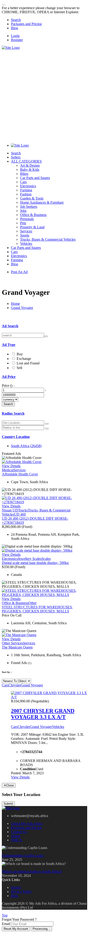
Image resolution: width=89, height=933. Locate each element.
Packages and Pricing (26, 24)
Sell (19, 368)
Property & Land (32, 227)
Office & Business (33, 215)
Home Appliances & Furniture (42, 202)
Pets (23, 223)
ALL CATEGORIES (26, 161)
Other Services (12, 643)
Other (32, 603)
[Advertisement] (44, 94)
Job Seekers (28, 206)
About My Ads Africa (26, 823)
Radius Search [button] (13, 413)
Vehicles (26, 243)
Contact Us (19, 832)
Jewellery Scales (30, 559)
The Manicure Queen (17, 647)
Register (17, 40)
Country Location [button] (16, 437)
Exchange (24, 359)
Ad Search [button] (10, 326)
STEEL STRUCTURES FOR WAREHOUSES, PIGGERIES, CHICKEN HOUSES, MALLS (37, 609)
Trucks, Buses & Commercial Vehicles (48, 239)
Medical (7, 470)
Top (5, 915)
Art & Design (30, 165)
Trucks (23, 510)
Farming (26, 190)
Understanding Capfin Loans (23, 855)
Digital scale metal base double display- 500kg (35, 563)
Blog (14, 28)
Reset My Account (16, 928)
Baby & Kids (29, 169)
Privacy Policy (21, 891)
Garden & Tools (31, 198)
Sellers (16, 157)
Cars (23, 182)
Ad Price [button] (9, 377)
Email (6, 924)
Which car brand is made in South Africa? (32, 871)
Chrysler (14, 685)
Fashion (25, 194)
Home (15, 304)
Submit (8, 803)
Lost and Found (28, 363)
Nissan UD (10, 510)
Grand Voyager (22, 308)
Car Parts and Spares (35, 178)
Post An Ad (19, 272)
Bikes (24, 174)
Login (15, 36)
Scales (46, 559)
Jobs (23, 211)
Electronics (28, 186)
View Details (11, 466)
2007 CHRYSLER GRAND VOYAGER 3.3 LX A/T (42, 714)
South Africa (26, 446)
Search (16, 20)
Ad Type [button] (8, 345)
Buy (20, 354)
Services (26, 231)
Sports (24, 235)
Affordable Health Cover (20, 474)
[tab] (44, 326)
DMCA (16, 840)
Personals (27, 219)
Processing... (41, 928)
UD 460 (20, 514)
